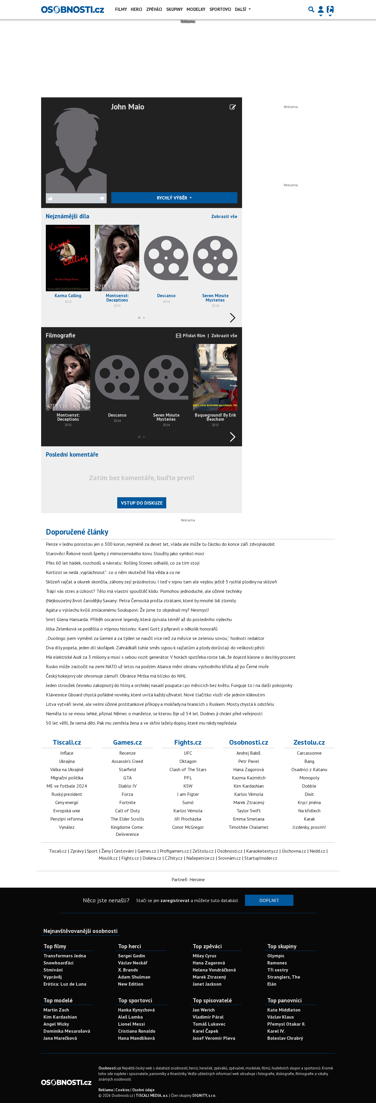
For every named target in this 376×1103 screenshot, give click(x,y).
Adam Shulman (134, 977)
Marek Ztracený (248, 802)
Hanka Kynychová (136, 1010)
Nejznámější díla (67, 216)
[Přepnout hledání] (311, 9)
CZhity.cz (174, 858)
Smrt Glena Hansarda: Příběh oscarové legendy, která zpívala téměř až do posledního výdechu (139, 619)
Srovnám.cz (229, 858)
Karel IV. (276, 1031)
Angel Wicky (56, 1024)
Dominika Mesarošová (66, 1031)
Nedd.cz (317, 851)
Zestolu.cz (309, 742)
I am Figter (188, 794)
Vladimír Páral (208, 1017)
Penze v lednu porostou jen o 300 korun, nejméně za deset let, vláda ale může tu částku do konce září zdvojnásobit (160, 544)
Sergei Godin (131, 956)
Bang (309, 761)
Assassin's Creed (127, 761)
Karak (309, 819)
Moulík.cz (108, 858)
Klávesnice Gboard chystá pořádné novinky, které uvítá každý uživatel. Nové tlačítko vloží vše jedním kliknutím (155, 695)
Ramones (277, 963)
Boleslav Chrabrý (285, 1038)
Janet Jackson (207, 984)
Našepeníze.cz (200, 858)
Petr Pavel (248, 761)
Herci (136, 9)
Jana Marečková (60, 1038)
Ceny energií (66, 802)
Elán (271, 984)
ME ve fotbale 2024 (66, 786)
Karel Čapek (205, 1031)
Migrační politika (67, 778)
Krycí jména (309, 802)
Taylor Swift (248, 810)
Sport (92, 851)
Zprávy (76, 851)
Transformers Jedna (64, 956)
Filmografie (60, 335)
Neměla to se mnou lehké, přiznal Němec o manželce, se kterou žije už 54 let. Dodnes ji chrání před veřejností (154, 713)
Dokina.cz (151, 858)
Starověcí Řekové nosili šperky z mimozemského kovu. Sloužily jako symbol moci (125, 553)
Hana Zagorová (248, 769)
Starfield (127, 769)
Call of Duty (127, 810)
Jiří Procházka (187, 819)
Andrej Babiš (248, 753)
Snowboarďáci (58, 963)
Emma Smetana (248, 819)
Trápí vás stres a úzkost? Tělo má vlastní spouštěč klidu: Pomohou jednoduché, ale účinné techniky (144, 591)
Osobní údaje (143, 1089)
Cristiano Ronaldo (136, 1031)
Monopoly (309, 778)
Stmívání (53, 970)
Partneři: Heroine (188, 879)
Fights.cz (188, 742)
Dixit (309, 794)
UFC (188, 753)
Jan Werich (204, 1010)
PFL (188, 778)
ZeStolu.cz (203, 851)
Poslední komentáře (72, 454)
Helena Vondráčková (214, 970)
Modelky (196, 9)
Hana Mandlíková (136, 1038)
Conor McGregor (188, 827)
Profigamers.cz (174, 851)
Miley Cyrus (204, 956)
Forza (127, 794)
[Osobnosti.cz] (72, 9)
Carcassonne (309, 753)
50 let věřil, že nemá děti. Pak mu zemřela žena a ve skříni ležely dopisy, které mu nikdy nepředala (141, 723)
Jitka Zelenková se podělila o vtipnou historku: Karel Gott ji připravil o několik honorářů (132, 629)
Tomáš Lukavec (209, 1024)
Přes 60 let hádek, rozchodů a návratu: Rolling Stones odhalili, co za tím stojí (123, 563)
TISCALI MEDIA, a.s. (152, 1095)
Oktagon (188, 761)
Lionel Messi (131, 1024)
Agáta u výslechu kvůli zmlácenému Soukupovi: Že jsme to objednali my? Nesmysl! (127, 610)
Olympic (275, 956)
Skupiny (174, 9)
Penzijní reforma (66, 819)
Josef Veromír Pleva (214, 1038)
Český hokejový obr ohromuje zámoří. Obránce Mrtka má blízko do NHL (116, 676)
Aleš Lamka (130, 1017)
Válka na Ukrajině (66, 769)
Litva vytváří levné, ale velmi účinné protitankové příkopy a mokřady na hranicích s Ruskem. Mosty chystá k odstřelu (160, 704)
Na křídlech (309, 810)
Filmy (121, 9)
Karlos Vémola (187, 810)
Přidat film (193, 335)
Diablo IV (127, 786)
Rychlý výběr (172, 198)
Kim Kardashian (249, 786)
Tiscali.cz (67, 742)
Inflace (66, 753)
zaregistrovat (174, 900)
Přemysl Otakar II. (286, 1024)
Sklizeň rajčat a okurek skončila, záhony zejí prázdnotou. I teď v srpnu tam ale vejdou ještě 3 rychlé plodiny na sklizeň (161, 582)
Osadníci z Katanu (309, 769)
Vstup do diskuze (141, 503)
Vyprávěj (52, 977)
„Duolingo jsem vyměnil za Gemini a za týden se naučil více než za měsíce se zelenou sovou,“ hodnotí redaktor (155, 638)
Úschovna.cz (294, 851)
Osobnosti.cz (248, 742)
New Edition (130, 984)
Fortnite (127, 802)
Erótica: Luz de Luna (64, 984)
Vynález (67, 827)
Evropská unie (66, 810)
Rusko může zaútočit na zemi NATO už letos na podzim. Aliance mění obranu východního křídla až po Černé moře (157, 666)
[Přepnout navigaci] (320, 9)
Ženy (105, 851)
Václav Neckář (132, 963)
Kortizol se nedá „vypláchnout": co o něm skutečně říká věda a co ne (113, 572)
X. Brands (128, 970)
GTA (127, 778)
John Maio (127, 107)
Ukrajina (67, 761)
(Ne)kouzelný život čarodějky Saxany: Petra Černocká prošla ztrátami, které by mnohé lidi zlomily (141, 600)
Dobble (309, 786)
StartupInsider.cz (260, 858)
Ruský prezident (66, 794)
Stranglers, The (283, 977)
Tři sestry (277, 970)
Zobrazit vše (224, 216)
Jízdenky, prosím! (309, 827)
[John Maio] (76, 147)
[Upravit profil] (232, 107)
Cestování (124, 851)
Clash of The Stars (188, 769)
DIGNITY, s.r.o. (204, 1095)
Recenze (127, 753)
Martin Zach (56, 1010)
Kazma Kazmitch (249, 778)
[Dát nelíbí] (91, 198)
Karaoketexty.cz (262, 851)
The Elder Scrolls (127, 819)
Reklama (105, 1089)
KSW (187, 786)
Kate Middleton (284, 1010)
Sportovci (220, 9)
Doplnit (269, 900)
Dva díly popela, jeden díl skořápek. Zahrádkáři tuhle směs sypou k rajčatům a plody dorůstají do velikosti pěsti (155, 648)
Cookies (122, 1089)
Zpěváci (154, 9)
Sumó (188, 802)
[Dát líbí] (61, 198)
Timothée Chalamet (248, 827)
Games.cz (127, 742)
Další (241, 9)
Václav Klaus (280, 1017)
